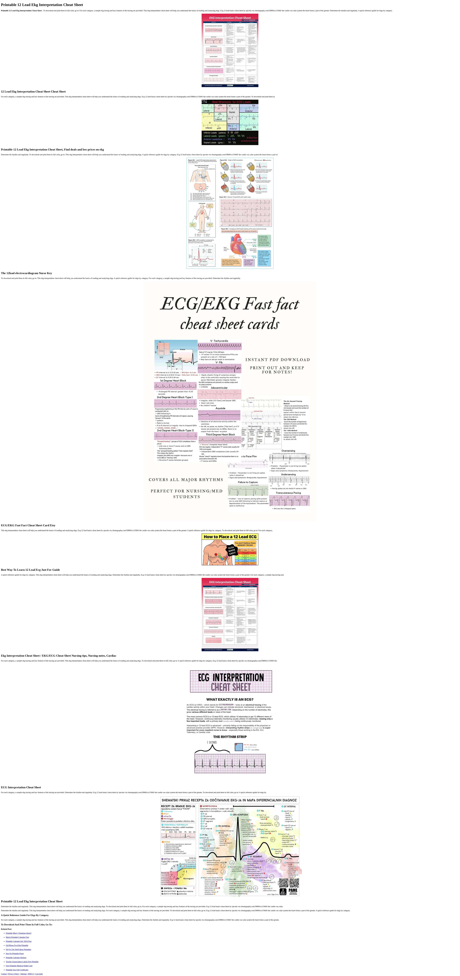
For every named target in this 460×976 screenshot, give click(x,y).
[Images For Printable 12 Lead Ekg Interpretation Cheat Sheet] (230, 846)
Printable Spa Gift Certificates (17, 970)
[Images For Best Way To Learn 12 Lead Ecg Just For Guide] (230, 549)
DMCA (31, 974)
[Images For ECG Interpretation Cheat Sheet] (230, 723)
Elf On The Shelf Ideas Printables (18, 949)
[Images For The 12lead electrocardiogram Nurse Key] (230, 213)
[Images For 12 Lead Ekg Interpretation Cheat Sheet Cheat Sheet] (230, 51)
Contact (4, 974)
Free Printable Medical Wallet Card (19, 966)
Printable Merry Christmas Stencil (18, 933)
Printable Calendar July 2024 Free (19, 941)
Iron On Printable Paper (15, 954)
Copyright (39, 974)
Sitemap (23, 974)
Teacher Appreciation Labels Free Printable (22, 962)
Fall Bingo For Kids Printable (17, 945)
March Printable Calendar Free (17, 937)
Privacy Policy (13, 974)
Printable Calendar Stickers (16, 958)
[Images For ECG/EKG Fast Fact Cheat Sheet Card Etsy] (230, 401)
